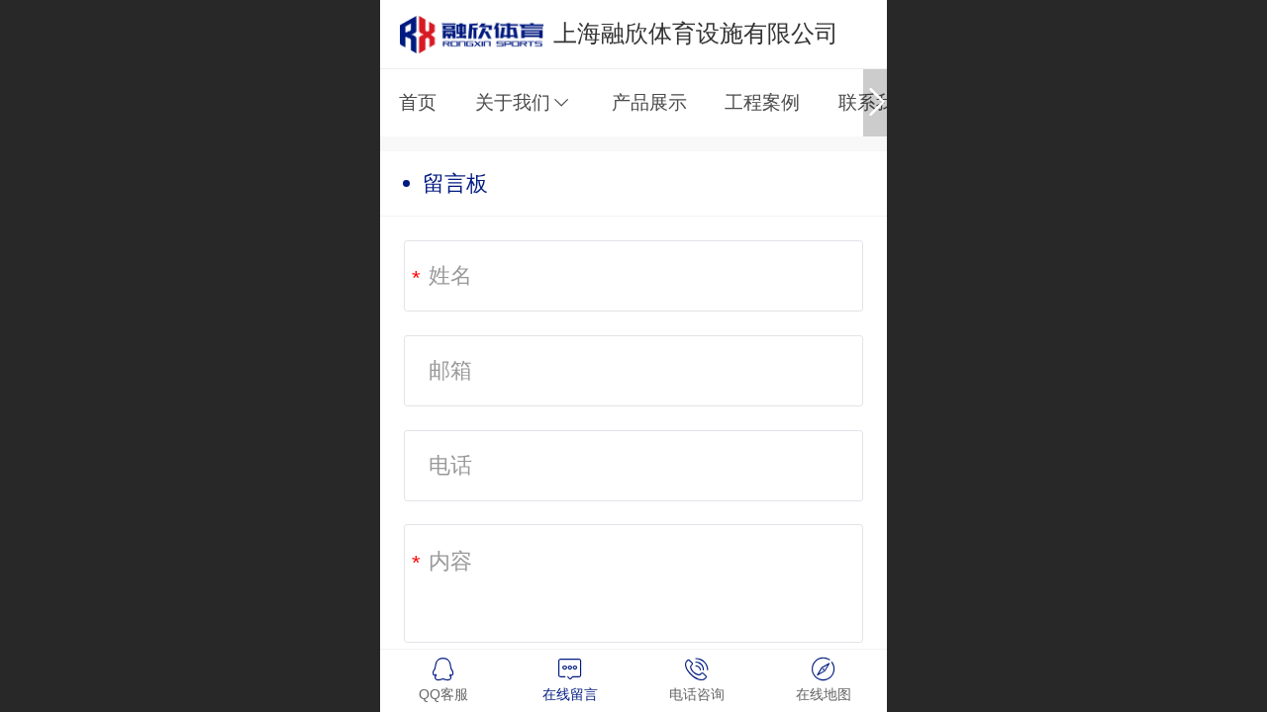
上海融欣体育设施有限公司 (695, 33)
